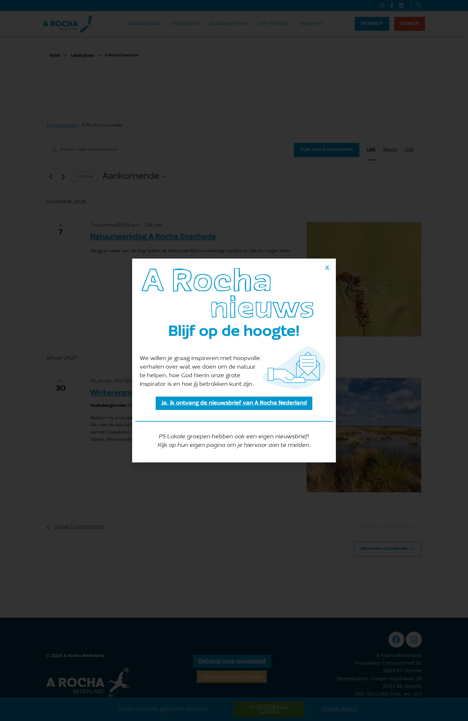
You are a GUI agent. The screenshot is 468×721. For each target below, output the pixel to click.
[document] (234, 360)
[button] (327, 267)
